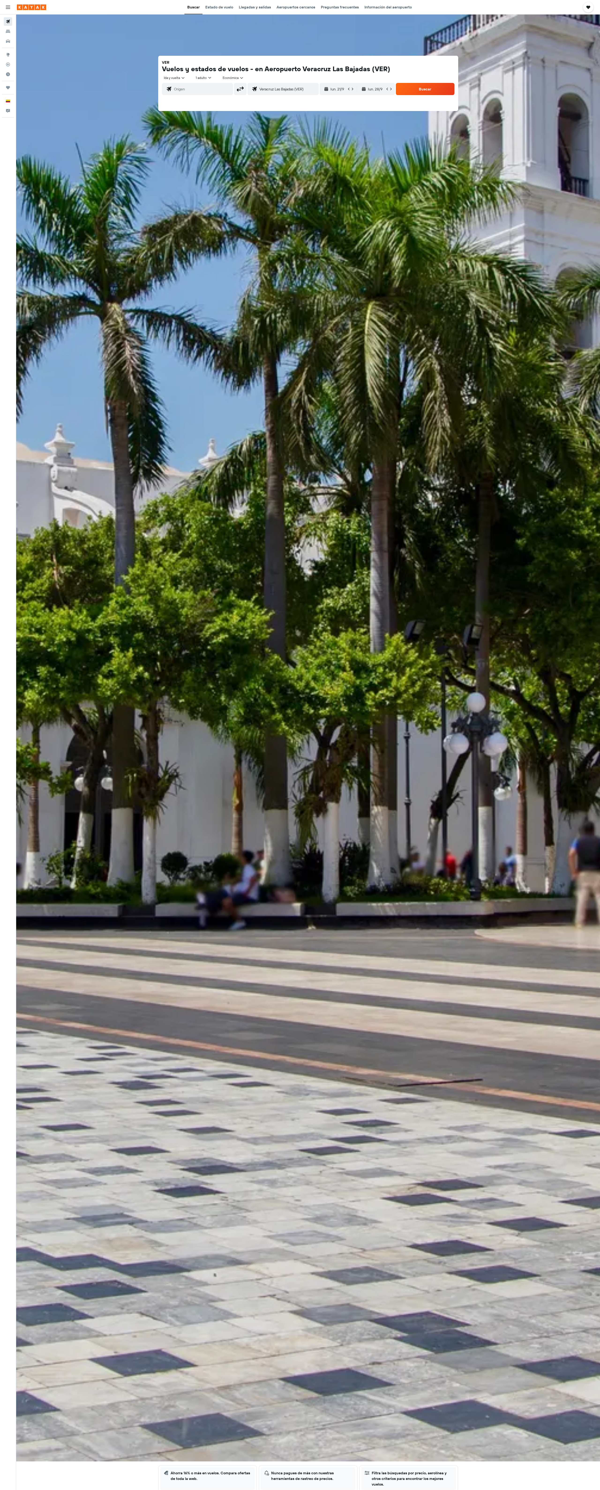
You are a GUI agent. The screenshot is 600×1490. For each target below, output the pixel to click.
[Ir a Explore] (8, 54)
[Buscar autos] (8, 41)
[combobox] (174, 77)
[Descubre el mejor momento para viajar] (8, 74)
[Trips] (8, 87)
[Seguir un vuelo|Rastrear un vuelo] (8, 64)
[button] (8, 7)
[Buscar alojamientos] (8, 31)
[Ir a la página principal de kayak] (31, 7)
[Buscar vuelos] (8, 21)
